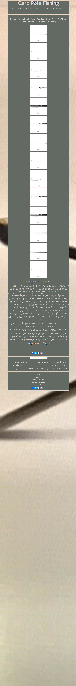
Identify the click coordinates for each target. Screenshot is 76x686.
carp (40, 362)
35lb (13, 365)
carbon (51, 363)
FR (40, 384)
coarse (37, 369)
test (48, 366)
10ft (23, 362)
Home (38, 374)
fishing (63, 362)
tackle (62, 365)
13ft (10, 362)
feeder (46, 362)
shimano (37, 365)
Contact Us (38, 377)
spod (20, 369)
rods (58, 368)
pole (56, 365)
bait (27, 365)
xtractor (25, 369)
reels (65, 368)
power (32, 362)
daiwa (56, 362)
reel (52, 365)
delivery (28, 362)
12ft (18, 365)
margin (16, 369)
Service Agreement (38, 382)
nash (42, 369)
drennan (11, 369)
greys (47, 369)
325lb (18, 362)
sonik (52, 368)
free (14, 362)
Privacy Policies (38, 379)
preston (41, 365)
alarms (31, 365)
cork (36, 362)
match (31, 369)
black (22, 365)
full (46, 365)
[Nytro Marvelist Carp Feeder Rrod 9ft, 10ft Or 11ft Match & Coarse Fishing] (38, 33)
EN (36, 384)
